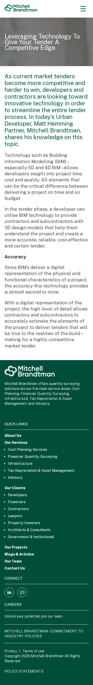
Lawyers (15, 516)
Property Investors (24, 523)
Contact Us (15, 568)
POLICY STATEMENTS (24, 671)
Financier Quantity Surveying (32, 456)
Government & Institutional (31, 537)
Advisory (15, 477)
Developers (17, 495)
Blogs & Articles (19, 554)
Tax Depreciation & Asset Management (41, 470)
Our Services (16, 442)
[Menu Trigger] (83, 8)
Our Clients (15, 488)
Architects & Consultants (29, 530)
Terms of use (33, 651)
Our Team (13, 561)
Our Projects (16, 547)
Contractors (18, 509)
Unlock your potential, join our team (34, 616)
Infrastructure (20, 463)
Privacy (11, 651)
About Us (13, 435)
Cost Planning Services (27, 449)
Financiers (17, 502)
